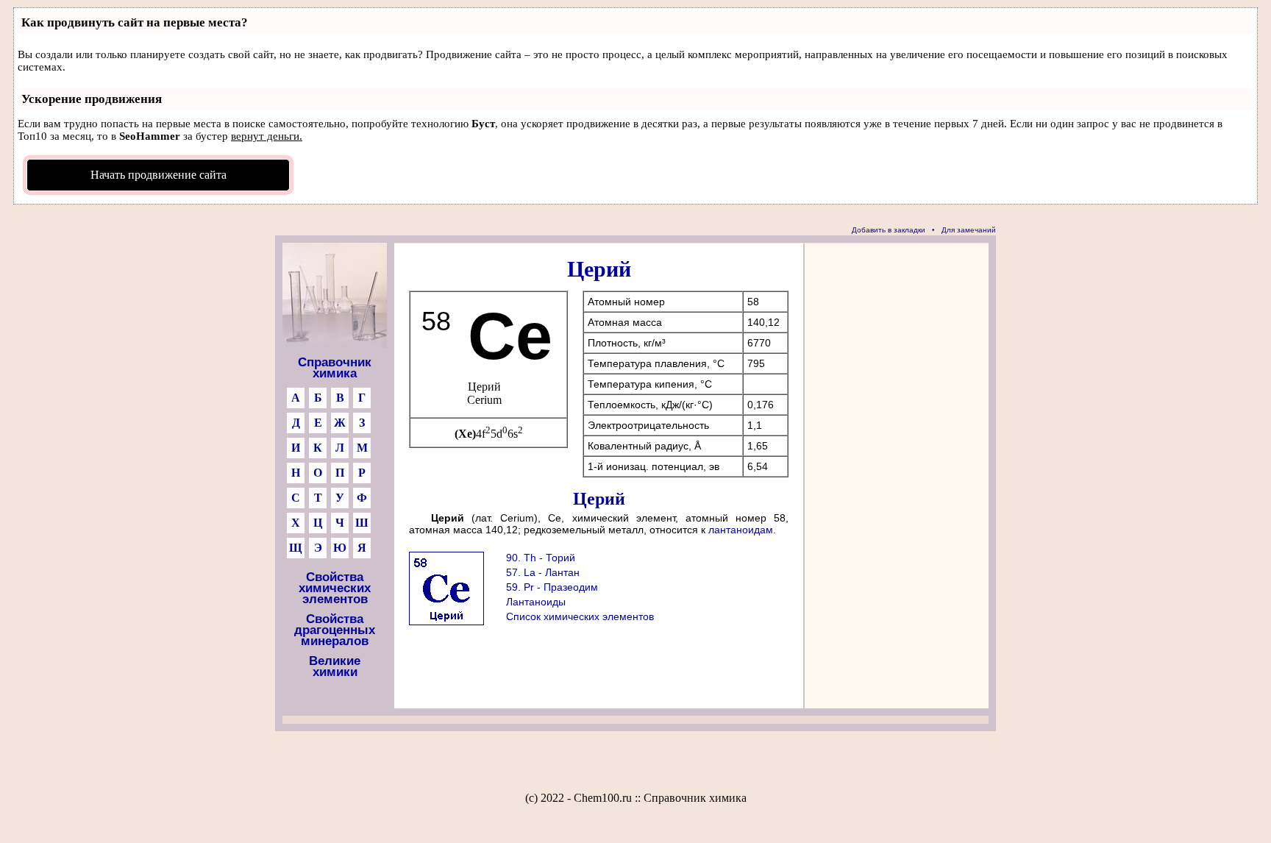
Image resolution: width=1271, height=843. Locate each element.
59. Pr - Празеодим (552, 587)
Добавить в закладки (888, 230)
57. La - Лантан (543, 572)
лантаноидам (740, 530)
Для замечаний (968, 230)
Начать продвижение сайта (158, 174)
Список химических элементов (580, 616)
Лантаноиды (536, 602)
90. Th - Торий (540, 557)
